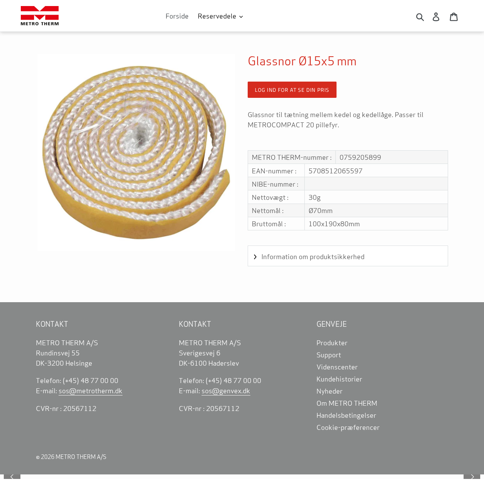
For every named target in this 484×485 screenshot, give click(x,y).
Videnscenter (337, 366)
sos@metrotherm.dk (91, 390)
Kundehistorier (339, 378)
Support (328, 354)
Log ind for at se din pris (292, 90)
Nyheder (329, 390)
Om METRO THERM (346, 403)
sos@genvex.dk (226, 390)
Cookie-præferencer (348, 427)
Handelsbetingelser (346, 415)
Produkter (331, 342)
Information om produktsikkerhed (313, 256)
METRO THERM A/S (81, 456)
